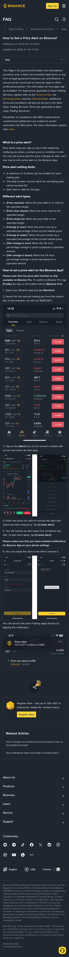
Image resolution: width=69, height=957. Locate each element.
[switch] (56, 869)
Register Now (26, 714)
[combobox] (34, 59)
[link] (16, 29)
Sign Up (52, 6)
